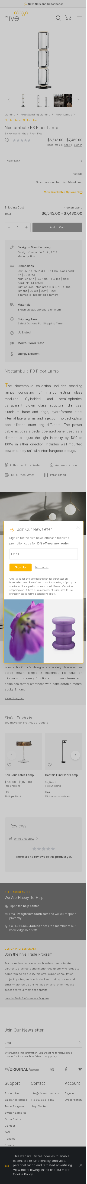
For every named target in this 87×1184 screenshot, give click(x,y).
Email (15, 554)
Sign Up (20, 567)
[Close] (78, 527)
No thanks (41, 567)
